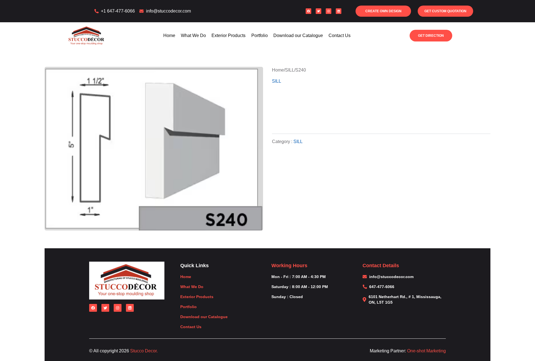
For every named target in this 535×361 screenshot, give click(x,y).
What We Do (193, 35)
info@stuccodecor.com (168, 11)
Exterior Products (228, 35)
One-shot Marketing (426, 350)
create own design (383, 11)
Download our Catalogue (298, 35)
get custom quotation (445, 11)
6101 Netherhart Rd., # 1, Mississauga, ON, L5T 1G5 (405, 299)
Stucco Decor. (144, 350)
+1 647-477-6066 (118, 11)
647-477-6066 (381, 286)
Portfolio (259, 35)
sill (289, 70)
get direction (431, 37)
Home (169, 35)
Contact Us (340, 35)
